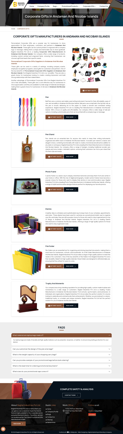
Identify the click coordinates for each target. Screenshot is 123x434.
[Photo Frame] (27, 186)
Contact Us (104, 6)
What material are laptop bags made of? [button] (28, 335)
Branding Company (106, 432)
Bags (55, 6)
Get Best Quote (55, 117)
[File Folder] (27, 261)
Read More (70, 117)
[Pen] (27, 112)
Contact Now (70, 395)
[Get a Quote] (3, 429)
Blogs (49, 414)
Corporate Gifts (88, 6)
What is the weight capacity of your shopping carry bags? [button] (35, 354)
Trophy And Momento (54, 283)
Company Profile (43, 6)
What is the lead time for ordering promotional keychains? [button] (35, 366)
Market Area (51, 422)
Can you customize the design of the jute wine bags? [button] (33, 349)
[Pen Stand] (27, 149)
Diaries (48, 209)
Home (32, 6)
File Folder (49, 246)
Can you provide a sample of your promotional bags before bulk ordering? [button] (41, 360)
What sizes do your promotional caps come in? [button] (30, 371)
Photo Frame (50, 172)
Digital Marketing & (93, 432)
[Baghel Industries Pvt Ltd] (19, 4)
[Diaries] (27, 224)
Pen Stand (49, 134)
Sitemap (50, 420)
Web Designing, (83, 432)
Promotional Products (70, 6)
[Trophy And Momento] (27, 298)
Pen (47, 97)
